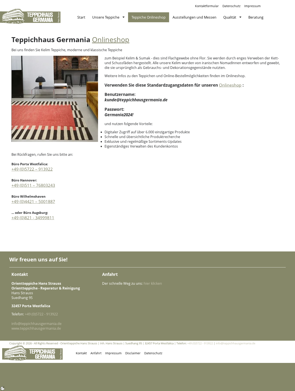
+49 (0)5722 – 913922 (32, 169)
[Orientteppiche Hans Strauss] (30, 16)
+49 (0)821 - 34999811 (32, 217)
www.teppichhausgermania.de (36, 328)
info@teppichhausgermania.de (36, 323)
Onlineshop (110, 39)
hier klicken (153, 283)
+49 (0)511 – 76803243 (33, 185)
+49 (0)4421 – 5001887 (33, 201)
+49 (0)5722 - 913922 (41, 314)
